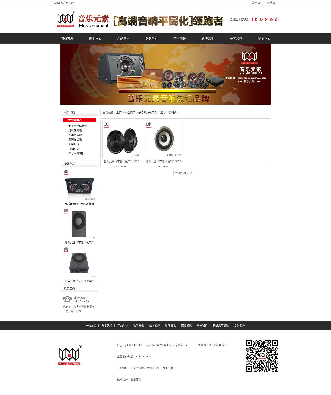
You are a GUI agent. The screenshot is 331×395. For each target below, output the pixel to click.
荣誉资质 (236, 38)
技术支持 (180, 38)
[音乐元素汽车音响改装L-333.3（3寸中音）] (121, 157)
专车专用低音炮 (77, 125)
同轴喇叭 (73, 148)
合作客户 (239, 325)
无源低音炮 (75, 139)
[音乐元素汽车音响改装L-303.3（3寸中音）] (164, 157)
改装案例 (151, 38)
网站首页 (67, 38)
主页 (119, 112)
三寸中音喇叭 (76, 153)
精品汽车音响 (221, 325)
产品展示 (123, 38)
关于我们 (257, 2)
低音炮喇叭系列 (147, 112)
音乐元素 (135, 379)
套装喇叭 (73, 144)
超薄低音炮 (75, 130)
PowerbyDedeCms (177, 345)
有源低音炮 (75, 135)
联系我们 (272, 2)
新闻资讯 (208, 38)
